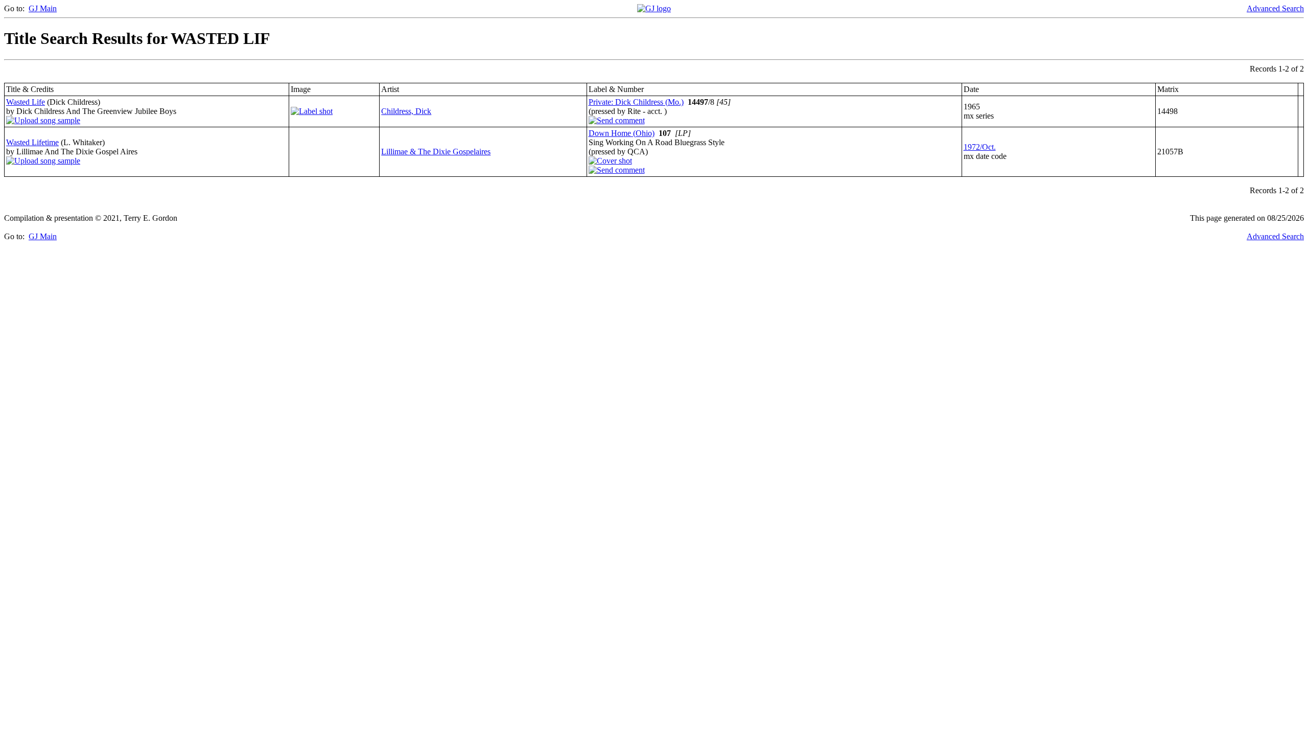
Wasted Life (25, 102)
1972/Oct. (980, 147)
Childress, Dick (406, 111)
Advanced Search (1275, 8)
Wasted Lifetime (32, 142)
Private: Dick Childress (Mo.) (636, 102)
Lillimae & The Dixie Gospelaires (436, 151)
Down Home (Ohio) (622, 133)
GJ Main (43, 8)
